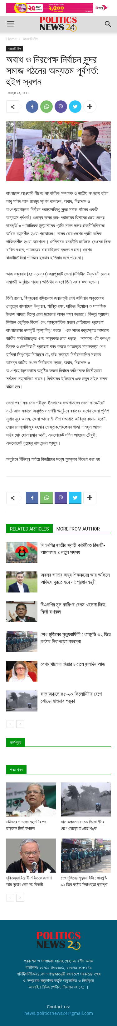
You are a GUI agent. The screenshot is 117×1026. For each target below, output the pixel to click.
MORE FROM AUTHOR (78, 528)
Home (11, 39)
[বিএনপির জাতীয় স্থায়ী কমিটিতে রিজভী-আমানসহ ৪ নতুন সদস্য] (21, 552)
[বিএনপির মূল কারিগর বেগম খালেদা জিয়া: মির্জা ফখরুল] (21, 612)
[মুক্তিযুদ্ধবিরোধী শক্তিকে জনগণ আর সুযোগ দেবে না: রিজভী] (31, 856)
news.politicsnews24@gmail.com (58, 1013)
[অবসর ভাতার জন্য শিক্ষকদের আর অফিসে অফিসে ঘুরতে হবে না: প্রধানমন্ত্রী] (21, 582)
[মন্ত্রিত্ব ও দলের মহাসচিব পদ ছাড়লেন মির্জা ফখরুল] (31, 799)
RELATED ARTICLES (29, 528)
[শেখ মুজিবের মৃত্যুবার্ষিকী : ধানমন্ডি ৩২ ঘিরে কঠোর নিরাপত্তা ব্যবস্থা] (21, 641)
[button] (108, 24)
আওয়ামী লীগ (30, 39)
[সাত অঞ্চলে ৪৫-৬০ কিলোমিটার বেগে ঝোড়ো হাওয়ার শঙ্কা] (21, 701)
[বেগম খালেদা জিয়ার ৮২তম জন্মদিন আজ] (21, 671)
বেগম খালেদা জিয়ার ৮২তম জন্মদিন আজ (73, 664)
